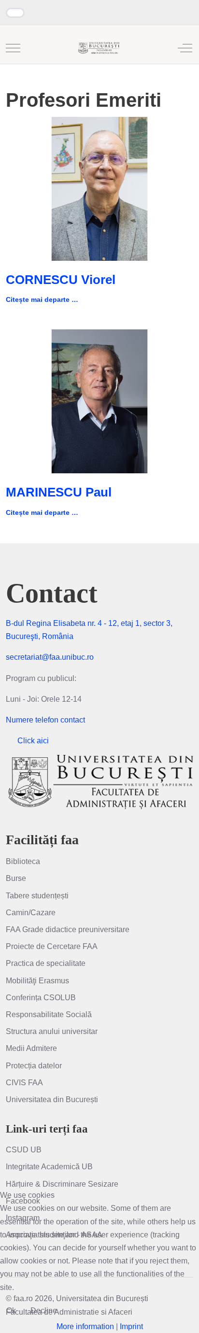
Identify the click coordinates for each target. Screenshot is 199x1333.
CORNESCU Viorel (60, 279)
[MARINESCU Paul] (99, 401)
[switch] (15, 13)
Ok (11, 1310)
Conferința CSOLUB (41, 997)
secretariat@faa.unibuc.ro (50, 657)
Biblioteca (23, 861)
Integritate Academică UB (49, 1167)
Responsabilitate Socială (49, 1014)
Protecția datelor (34, 1066)
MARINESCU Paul (59, 492)
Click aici (33, 741)
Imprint (131, 1326)
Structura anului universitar (52, 1031)
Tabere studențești (37, 896)
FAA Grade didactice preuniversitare (67, 929)
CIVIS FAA (24, 1082)
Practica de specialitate (45, 963)
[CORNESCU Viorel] (99, 188)
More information (85, 1326)
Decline (43, 1310)
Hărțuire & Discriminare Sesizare (62, 1184)
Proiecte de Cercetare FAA (52, 946)
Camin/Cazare (31, 912)
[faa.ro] (98, 48)
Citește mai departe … (42, 299)
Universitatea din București (52, 1099)
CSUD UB (24, 1150)
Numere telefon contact (45, 720)
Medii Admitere (31, 1048)
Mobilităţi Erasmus (37, 981)
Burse (16, 878)
